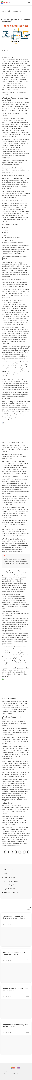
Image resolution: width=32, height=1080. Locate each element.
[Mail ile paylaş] (12, 852)
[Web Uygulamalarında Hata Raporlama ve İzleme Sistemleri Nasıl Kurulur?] (27, 924)
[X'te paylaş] (16, 852)
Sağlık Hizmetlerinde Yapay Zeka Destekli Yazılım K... (15, 1025)
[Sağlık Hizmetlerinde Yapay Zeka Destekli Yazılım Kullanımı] (27, 1032)
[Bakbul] (5, 3)
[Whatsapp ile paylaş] (4, 852)
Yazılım (12, 870)
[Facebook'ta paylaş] (20, 852)
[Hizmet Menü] (29, 2)
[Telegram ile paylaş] (8, 852)
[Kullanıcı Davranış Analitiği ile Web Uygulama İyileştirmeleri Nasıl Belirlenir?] (27, 960)
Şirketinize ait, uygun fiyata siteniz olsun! (16, 1073)
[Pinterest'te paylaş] (24, 852)
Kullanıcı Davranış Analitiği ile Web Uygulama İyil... (14, 953)
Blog (5, 1071)
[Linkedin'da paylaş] (27, 852)
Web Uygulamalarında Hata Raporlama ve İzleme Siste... (14, 917)
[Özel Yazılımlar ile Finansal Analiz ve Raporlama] (27, 996)
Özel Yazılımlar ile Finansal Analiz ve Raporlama (15, 989)
